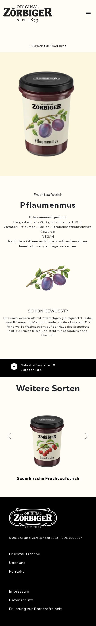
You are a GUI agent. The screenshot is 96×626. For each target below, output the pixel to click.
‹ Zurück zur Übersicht (48, 46)
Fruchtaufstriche (24, 554)
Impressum (19, 592)
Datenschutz (21, 600)
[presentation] (9, 436)
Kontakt (16, 571)
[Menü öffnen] (88, 13)
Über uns (17, 563)
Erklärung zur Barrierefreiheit (35, 609)
